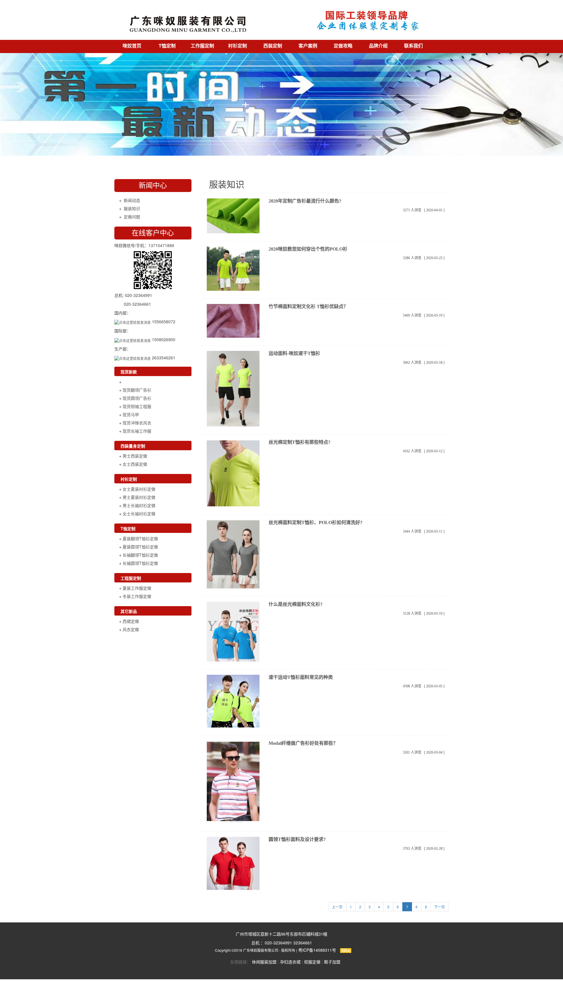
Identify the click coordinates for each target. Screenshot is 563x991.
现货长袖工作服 (137, 431)
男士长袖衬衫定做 (139, 505)
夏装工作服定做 (137, 588)
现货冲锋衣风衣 (137, 423)
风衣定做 (131, 629)
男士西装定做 (135, 456)
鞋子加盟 (332, 962)
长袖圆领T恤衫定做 (140, 563)
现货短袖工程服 (137, 406)
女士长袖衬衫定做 (139, 513)
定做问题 (132, 217)
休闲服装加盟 (264, 962)
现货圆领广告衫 (137, 398)
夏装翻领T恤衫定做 (140, 538)
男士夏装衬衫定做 (139, 497)
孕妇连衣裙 (290, 962)
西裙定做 (131, 621)
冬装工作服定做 (137, 596)
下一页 (439, 906)
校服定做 (312, 962)
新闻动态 (132, 200)
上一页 (337, 906)
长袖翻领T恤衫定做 (140, 555)
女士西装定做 (135, 464)
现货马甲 (131, 414)
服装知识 (132, 208)
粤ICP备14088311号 (317, 950)
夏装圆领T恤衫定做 (140, 547)
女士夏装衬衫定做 (139, 489)
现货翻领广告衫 (137, 390)
